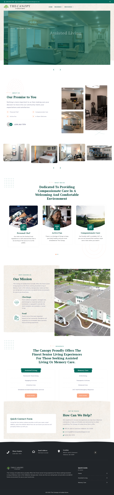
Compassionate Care (90, 233)
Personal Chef (23, 233)
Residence (58, 7)
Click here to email (43, 452)
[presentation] (54, 69)
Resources (68, 7)
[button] (56, 254)
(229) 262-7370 (10, 1)
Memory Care (82, 482)
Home (50, 7)
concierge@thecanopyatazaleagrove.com (28, 1)
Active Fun (57, 233)
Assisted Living (82, 478)
